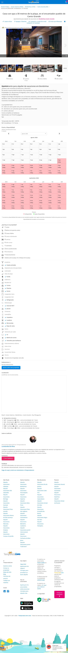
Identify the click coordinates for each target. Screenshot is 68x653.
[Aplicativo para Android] (26, 604)
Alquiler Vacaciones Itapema (23, 497)
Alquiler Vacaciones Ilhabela (6, 528)
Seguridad (23, 564)
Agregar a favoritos (21, 21)
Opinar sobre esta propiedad (11, 367)
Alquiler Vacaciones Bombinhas (23, 484)
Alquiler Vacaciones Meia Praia (25, 503)
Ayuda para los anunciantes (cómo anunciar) (24, 587)
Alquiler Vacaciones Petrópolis (40, 524)
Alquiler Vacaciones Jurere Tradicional (25, 544)
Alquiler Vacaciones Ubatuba (6, 484)
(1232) (30, 7)
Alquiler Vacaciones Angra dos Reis (42, 517)
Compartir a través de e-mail (38, 21)
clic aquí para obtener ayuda (41, 586)
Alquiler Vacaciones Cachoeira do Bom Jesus (25, 537)
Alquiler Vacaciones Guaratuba (57, 488)
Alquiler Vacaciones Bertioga (6, 497)
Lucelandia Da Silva (8, 446)
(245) (42, 7)
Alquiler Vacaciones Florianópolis (23, 490)
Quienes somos (7, 566)
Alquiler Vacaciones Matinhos (57, 495)
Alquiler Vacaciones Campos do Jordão (8, 534)
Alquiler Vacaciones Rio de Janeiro (42, 484)
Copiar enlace (8, 21)
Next (65, 45)
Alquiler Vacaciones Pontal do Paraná (59, 501)
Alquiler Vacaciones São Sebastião (7, 490)
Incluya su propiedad (59, 593)
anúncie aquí (41, 580)
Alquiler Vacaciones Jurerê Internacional (25, 530)
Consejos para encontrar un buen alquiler (24, 572)
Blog (4, 574)
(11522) (5, 7)
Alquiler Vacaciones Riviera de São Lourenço (8, 515)
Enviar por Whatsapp (56, 21)
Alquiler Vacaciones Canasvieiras (23, 515)
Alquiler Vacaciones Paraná (59, 483)
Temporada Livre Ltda (24, 615)
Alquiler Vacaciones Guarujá (6, 503)
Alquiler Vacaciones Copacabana (40, 497)
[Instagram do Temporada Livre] (8, 591)
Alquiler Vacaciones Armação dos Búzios (41, 510)
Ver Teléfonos (9, 458)
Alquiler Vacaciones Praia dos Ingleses (25, 509)
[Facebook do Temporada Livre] (5, 591)
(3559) (17, 7)
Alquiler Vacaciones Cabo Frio (42, 490)
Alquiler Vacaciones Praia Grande (8, 509)
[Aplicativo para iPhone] (26, 609)
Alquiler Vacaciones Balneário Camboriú (23, 523)
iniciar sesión (41, 562)
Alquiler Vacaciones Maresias (6, 522)
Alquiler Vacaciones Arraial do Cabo (42, 503)
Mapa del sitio (7, 572)
